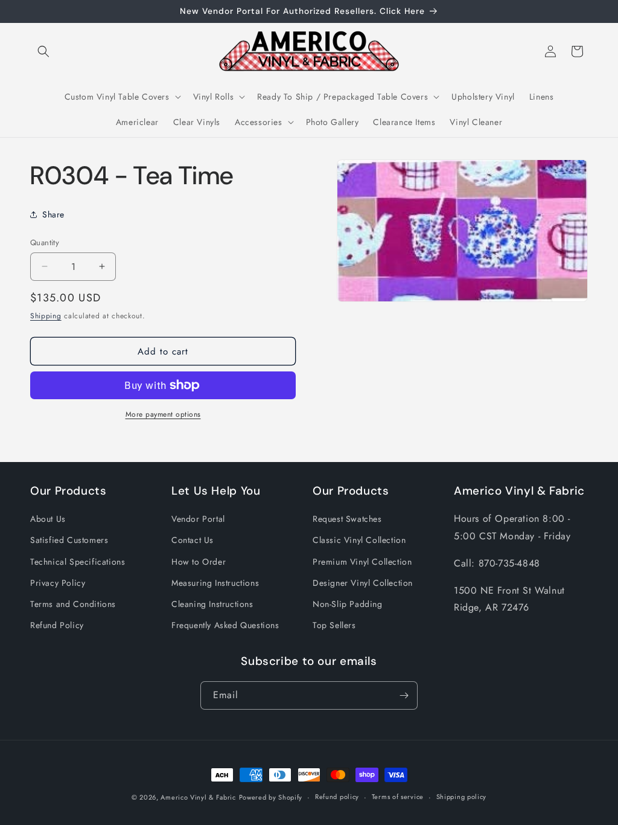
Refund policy (337, 796)
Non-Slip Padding (348, 604)
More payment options (163, 414)
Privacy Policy (57, 583)
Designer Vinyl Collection (363, 583)
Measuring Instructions (215, 583)
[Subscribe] (403, 695)
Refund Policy (57, 625)
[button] (43, 51)
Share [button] (53, 214)
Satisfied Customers (69, 540)
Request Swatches (347, 519)
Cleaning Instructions (212, 604)
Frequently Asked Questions (225, 625)
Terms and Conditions (73, 604)
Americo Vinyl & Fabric (198, 797)
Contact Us (192, 540)
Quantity (44, 242)
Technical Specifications (77, 562)
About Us (48, 519)
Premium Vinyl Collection (362, 562)
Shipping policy (461, 796)
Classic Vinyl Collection (359, 540)
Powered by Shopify (271, 797)
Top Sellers (334, 625)
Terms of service (398, 796)
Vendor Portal (198, 519)
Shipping (46, 315)
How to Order (198, 562)
